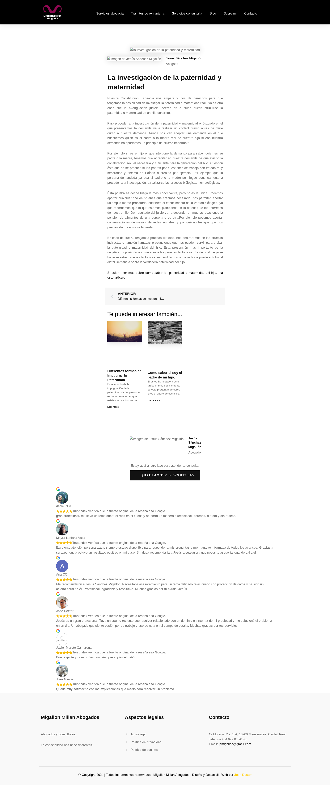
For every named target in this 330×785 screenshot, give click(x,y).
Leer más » (113, 407)
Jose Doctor (243, 775)
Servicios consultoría (187, 13)
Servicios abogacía (110, 13)
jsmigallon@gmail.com (235, 744)
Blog (213, 13)
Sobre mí (230, 13)
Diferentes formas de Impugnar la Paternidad (124, 375)
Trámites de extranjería (147, 13)
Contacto (250, 13)
